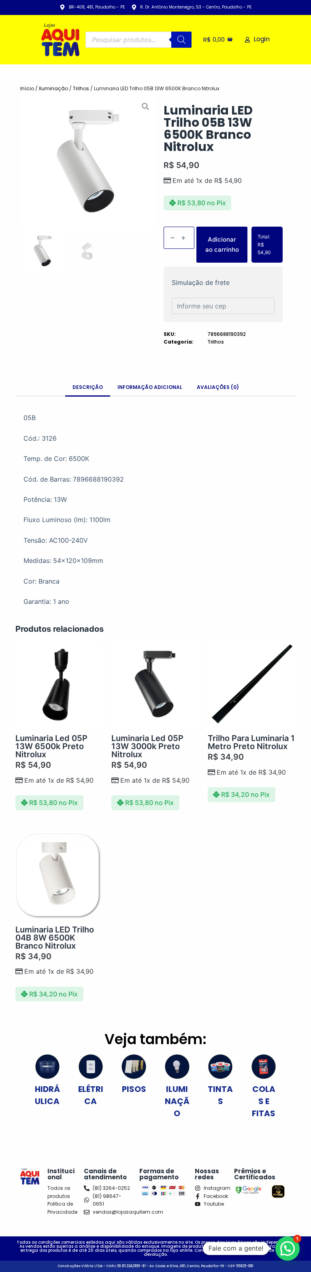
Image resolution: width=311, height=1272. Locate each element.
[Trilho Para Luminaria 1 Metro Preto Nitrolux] (252, 685)
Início (27, 88)
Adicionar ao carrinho (222, 244)
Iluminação (53, 88)
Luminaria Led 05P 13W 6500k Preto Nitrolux (51, 746)
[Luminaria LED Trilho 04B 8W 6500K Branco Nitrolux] (59, 877)
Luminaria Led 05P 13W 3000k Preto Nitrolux (147, 746)
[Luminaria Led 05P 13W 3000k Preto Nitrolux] (155, 685)
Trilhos (81, 88)
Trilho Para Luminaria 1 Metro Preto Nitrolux (251, 742)
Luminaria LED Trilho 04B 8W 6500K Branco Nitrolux (54, 938)
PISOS (134, 1089)
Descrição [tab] (87, 387)
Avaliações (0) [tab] (218, 387)
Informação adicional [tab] (149, 387)
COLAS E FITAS (263, 1101)
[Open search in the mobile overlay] (138, 40)
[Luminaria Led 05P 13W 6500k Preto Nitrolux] (59, 685)
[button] (27, 164)
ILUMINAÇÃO (177, 1101)
